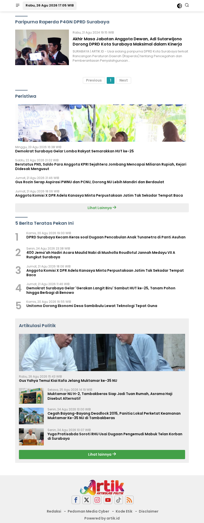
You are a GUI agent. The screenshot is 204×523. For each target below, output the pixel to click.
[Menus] (17, 5)
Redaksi (54, 511)
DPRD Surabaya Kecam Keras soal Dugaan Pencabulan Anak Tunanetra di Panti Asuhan (106, 237)
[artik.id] (102, 487)
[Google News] (118, 500)
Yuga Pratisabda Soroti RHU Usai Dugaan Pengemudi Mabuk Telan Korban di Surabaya (115, 436)
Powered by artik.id (102, 518)
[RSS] (129, 500)
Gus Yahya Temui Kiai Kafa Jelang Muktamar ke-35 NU (68, 380)
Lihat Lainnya (100, 207)
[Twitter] (86, 500)
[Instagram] (97, 500)
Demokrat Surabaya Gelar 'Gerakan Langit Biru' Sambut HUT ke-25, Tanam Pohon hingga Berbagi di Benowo (100, 290)
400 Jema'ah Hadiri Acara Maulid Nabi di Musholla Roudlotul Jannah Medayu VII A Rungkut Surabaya (100, 254)
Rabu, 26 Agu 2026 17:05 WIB (50, 5)
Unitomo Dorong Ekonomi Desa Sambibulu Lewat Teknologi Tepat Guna (91, 306)
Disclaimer (148, 511)
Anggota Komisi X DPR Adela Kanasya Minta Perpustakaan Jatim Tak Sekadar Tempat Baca (99, 195)
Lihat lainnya (100, 454)
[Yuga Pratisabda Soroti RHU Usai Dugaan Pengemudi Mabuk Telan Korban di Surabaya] (31, 437)
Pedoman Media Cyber (88, 511)
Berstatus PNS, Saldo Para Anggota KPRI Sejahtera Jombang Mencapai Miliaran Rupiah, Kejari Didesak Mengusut (100, 166)
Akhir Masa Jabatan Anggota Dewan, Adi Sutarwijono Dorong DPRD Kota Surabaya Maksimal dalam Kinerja (127, 41)
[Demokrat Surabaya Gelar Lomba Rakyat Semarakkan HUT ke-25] (102, 123)
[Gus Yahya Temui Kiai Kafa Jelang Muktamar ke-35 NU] (102, 352)
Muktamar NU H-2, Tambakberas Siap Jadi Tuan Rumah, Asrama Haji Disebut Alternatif (110, 396)
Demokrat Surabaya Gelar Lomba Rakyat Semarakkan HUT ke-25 (74, 151)
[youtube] (108, 500)
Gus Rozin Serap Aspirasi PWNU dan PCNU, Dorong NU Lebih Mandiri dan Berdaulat (89, 182)
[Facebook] (76, 500)
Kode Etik (124, 511)
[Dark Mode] (179, 6)
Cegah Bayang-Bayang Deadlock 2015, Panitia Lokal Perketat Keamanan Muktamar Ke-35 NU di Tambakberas (114, 415)
